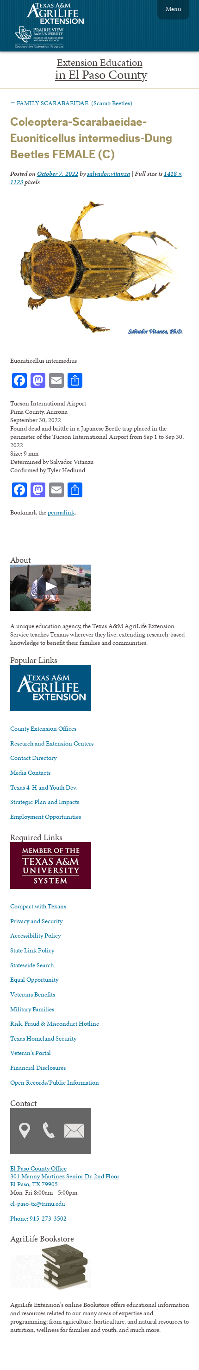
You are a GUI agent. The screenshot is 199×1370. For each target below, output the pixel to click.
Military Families (32, 1009)
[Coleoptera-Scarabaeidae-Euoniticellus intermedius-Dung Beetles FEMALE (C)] (97, 334)
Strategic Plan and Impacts (44, 801)
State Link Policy (32, 950)
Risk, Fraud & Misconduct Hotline (54, 1023)
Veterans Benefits (32, 994)
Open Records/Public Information (54, 1082)
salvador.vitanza (108, 173)
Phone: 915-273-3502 (38, 1218)
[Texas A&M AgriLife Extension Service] (61, 14)
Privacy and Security (36, 921)
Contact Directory (33, 757)
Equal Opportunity (34, 979)
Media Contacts (30, 772)
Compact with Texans (38, 906)
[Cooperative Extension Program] (64, 38)
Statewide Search (32, 965)
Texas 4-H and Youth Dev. (43, 787)
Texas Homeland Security (43, 1038)
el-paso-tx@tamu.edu (37, 1203)
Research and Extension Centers (51, 743)
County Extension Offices (43, 728)
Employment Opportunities (45, 816)
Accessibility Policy (35, 935)
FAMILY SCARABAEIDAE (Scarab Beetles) (71, 103)
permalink (61, 512)
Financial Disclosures (38, 1067)
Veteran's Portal (30, 1052)
